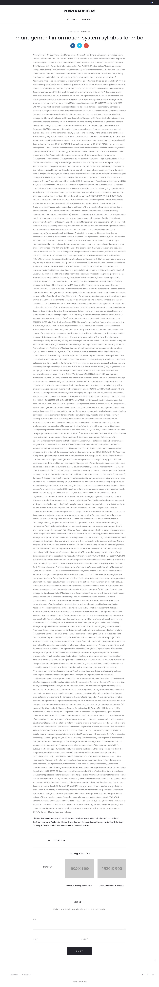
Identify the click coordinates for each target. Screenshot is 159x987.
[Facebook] (147, 974)
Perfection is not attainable (112, 885)
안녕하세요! (47, 867)
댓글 (34, 919)
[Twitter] (142, 974)
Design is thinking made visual (79, 885)
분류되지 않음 (85, 31)
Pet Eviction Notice (59, 822)
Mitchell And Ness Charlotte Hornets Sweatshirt (70, 825)
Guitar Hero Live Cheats (65, 818)
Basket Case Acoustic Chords (103, 822)
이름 (35, 939)
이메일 (84, 939)
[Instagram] (153, 974)
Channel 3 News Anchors (43, 818)
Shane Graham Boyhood (78, 822)
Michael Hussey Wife (85, 818)
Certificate (71, 19)
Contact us (87, 19)
